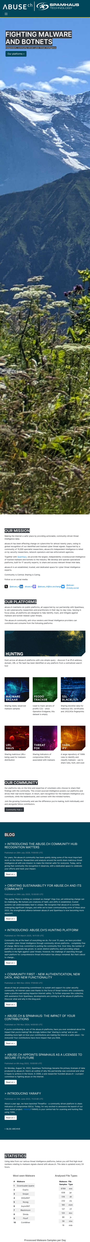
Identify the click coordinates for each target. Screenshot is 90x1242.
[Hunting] (45, 644)
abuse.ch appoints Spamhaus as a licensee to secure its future (43, 1056)
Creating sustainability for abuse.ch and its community (43, 887)
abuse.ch (29, 586)
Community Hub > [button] (14, 809)
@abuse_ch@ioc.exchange (49, 586)
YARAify (26, 1109)
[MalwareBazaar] (17, 690)
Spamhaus (22, 557)
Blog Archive (13, 1129)
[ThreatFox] (45, 739)
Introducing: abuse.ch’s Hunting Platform (42, 930)
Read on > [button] (10, 874)
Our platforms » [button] (16, 53)
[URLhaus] (17, 739)
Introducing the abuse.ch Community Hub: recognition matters (41, 845)
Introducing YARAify (24, 1093)
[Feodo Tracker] (45, 690)
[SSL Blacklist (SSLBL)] (73, 690)
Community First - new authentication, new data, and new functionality (42, 975)
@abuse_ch (15, 586)
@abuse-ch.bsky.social (72, 586)
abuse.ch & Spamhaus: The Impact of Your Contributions (40, 1017)
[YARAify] (73, 739)
